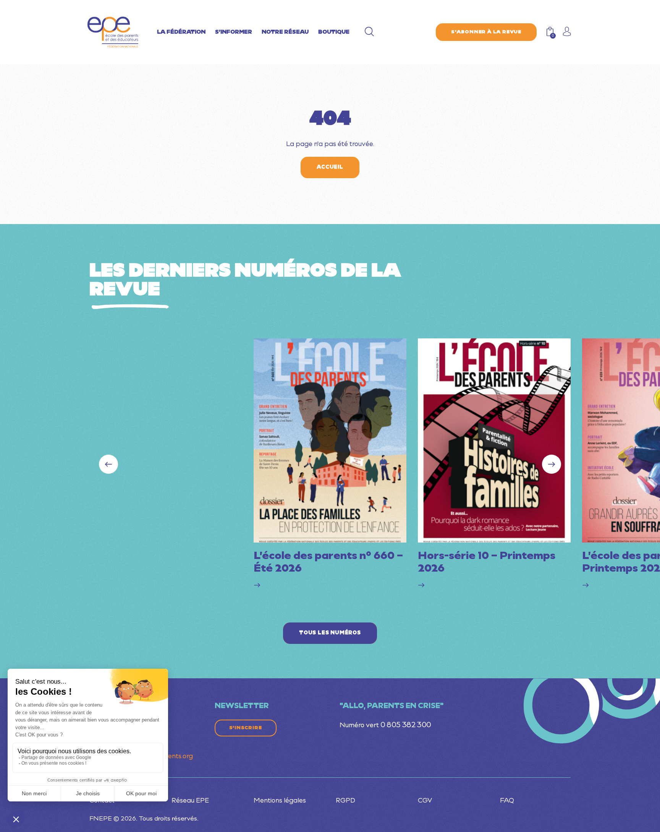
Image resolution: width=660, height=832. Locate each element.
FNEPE (100, 819)
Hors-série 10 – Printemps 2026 (486, 563)
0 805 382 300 (405, 725)
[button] (551, 464)
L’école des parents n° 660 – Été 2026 (328, 563)
